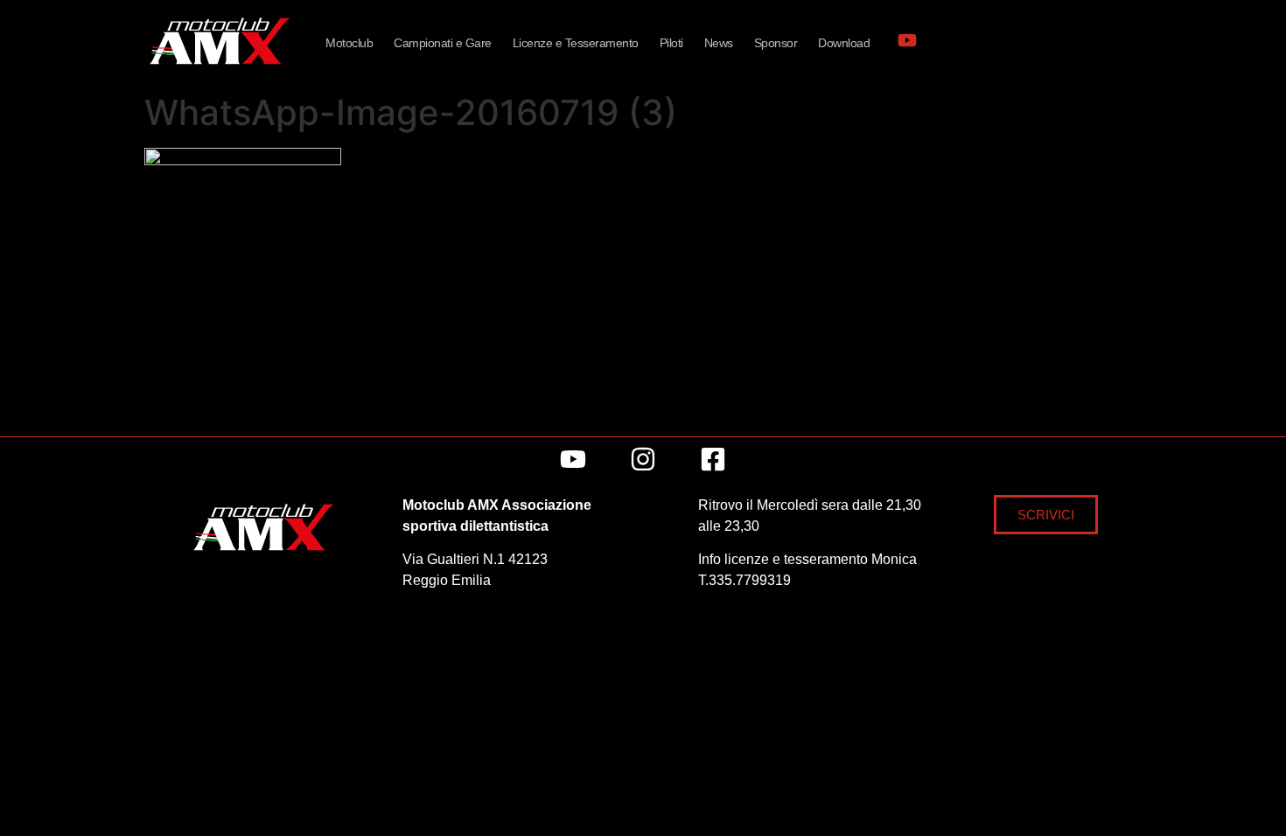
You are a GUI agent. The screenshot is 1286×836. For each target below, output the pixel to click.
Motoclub (349, 43)
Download (844, 43)
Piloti (671, 43)
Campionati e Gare (443, 43)
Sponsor (776, 43)
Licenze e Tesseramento (576, 43)
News (718, 43)
